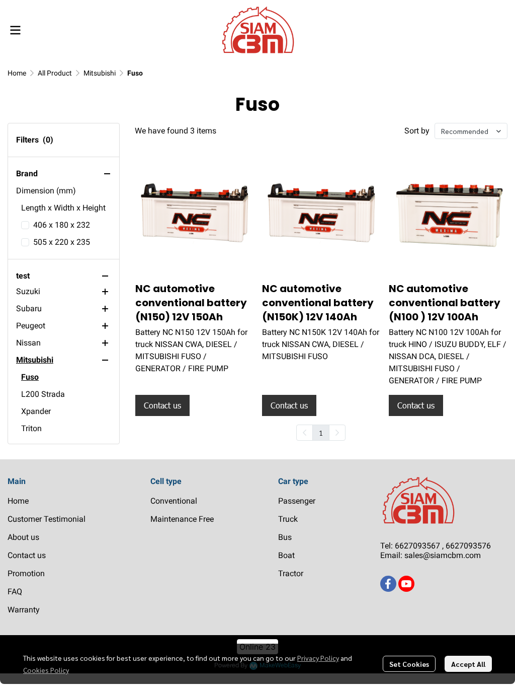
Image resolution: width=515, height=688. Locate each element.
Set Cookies (409, 663)
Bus (285, 537)
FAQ (15, 591)
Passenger (296, 501)
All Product (55, 73)
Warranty (24, 609)
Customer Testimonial (46, 519)
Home (17, 73)
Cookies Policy (46, 669)
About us (23, 537)
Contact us (27, 555)
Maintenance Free (182, 519)
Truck (288, 519)
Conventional (173, 501)
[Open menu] (15, 30)
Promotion (26, 573)
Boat (286, 555)
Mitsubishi (99, 73)
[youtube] (406, 584)
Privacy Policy (318, 657)
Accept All (468, 663)
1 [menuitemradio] (321, 432)
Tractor (290, 573)
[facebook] (388, 584)
